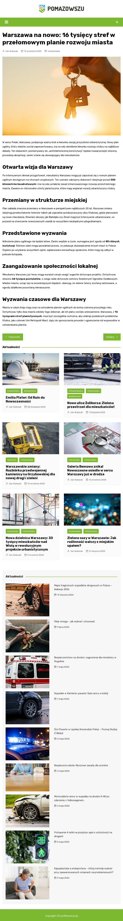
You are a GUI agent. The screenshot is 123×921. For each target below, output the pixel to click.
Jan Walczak (11, 51)
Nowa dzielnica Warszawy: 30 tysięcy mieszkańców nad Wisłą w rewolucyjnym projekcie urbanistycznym (29, 543)
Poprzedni (14, 337)
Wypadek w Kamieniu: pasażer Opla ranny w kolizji (81, 693)
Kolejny (110, 337)
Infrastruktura (76, 391)
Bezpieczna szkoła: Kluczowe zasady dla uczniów (81, 765)
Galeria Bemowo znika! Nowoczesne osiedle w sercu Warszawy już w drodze (90, 470)
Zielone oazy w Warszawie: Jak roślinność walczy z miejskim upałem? (91, 542)
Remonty (11, 460)
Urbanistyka (54, 51)
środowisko (74, 531)
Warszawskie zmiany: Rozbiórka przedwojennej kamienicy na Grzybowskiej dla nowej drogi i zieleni (30, 472)
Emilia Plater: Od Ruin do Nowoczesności (25, 399)
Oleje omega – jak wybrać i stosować (74, 621)
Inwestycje (74, 460)
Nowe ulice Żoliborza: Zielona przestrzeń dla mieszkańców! (91, 405)
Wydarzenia (30, 391)
